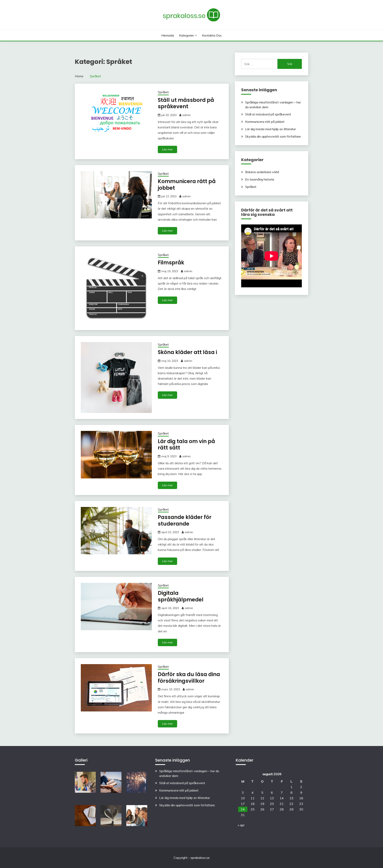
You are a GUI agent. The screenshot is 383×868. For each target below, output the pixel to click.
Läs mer (167, 149)
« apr (241, 825)
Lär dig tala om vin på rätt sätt (186, 444)
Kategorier (186, 35)
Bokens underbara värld (262, 172)
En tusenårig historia (259, 179)
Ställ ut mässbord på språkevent (186, 103)
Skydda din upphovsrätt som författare (273, 136)
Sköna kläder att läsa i (187, 352)
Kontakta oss (212, 35)
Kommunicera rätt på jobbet (187, 184)
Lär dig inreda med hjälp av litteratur (270, 129)
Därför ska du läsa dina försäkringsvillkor (189, 677)
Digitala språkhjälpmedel (180, 596)
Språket (163, 92)
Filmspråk (171, 262)
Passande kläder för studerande (184, 520)
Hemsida (167, 35)
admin (186, 115)
